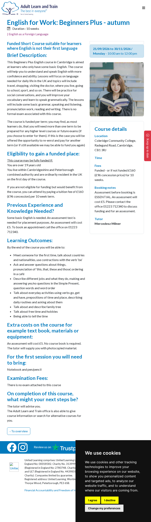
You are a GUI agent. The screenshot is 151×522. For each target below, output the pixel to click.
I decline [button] (109, 500)
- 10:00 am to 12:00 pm (115, 51)
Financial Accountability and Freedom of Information (56, 490)
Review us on (43, 447)
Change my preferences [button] (104, 508)
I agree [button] (92, 500)
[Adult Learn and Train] (30, 8)
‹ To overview (19, 431)
